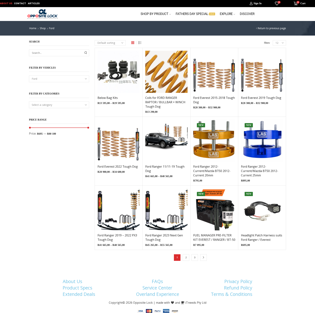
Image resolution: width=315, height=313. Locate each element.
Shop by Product (154, 14)
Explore (226, 14)
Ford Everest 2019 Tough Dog (261, 98)
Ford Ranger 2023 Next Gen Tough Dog (164, 237)
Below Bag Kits (108, 98)
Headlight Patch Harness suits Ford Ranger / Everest (261, 237)
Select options (115, 73)
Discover (247, 14)
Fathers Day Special (195, 14)
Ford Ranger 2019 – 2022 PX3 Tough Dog (117, 237)
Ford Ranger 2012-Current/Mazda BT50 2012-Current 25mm (259, 171)
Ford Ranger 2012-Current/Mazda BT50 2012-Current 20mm (211, 171)
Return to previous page (272, 28)
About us (6, 3)
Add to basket (210, 142)
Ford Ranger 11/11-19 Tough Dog (164, 169)
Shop (43, 28)
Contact (20, 3)
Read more (162, 73)
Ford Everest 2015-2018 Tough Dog (214, 100)
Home (32, 28)
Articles (34, 3)
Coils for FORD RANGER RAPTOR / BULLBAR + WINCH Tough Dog (165, 102)
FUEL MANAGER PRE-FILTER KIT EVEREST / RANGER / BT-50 (214, 237)
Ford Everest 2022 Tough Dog (118, 167)
